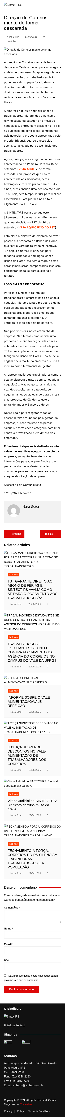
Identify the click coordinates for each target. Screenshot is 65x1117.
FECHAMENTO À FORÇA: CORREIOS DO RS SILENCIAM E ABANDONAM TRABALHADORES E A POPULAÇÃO (33, 859)
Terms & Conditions (39, 1111)
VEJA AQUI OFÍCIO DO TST (37, 227)
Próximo (48, 533)
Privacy (8, 1111)
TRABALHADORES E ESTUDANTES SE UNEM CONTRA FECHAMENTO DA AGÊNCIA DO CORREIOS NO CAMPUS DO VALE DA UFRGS (32, 652)
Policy (20, 1111)
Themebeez (27, 1104)
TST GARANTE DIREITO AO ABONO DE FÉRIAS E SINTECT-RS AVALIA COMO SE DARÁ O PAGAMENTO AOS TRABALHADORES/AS (32, 589)
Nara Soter (13, 36)
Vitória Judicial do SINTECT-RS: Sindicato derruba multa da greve (32, 805)
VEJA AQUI (26, 169)
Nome (8, 928)
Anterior (16, 533)
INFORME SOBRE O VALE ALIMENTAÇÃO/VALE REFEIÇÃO (29, 702)
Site (6, 959)
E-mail (8, 944)
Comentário (12, 907)
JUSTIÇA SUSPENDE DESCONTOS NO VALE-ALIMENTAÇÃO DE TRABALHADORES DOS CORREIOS (27, 755)
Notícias (11, 41)
